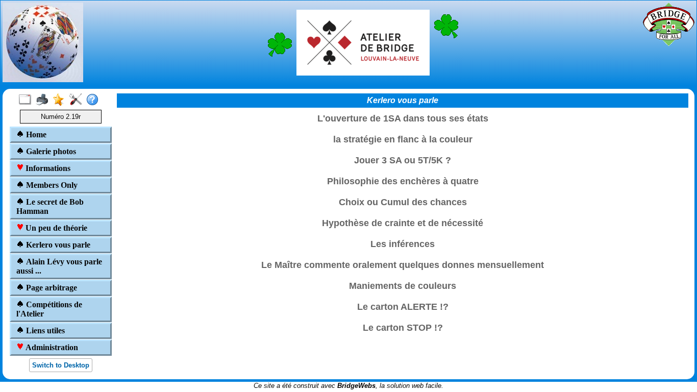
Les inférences (402, 244)
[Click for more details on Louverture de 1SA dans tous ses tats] (402, 127)
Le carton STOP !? (403, 328)
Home (35, 134)
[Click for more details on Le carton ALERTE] (402, 315)
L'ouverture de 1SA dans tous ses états (402, 118)
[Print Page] (44, 100)
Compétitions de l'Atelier (49, 309)
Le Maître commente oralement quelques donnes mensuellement (402, 265)
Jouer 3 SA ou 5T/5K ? (402, 160)
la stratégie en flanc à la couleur (402, 139)
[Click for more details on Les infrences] (402, 253)
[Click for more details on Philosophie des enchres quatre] (402, 190)
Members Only (51, 185)
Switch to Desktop (60, 365)
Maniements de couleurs (402, 286)
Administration (50, 347)
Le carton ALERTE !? (403, 307)
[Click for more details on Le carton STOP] (402, 336)
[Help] (94, 100)
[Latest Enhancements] (61, 100)
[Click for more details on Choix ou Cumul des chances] (402, 211)
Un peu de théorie (55, 228)
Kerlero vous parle (57, 244)
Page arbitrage (50, 287)
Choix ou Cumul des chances (403, 202)
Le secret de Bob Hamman (50, 206)
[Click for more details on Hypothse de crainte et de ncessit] (402, 232)
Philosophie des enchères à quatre (403, 181)
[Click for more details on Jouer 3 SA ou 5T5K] (402, 169)
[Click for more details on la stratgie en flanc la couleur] (402, 148)
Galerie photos (50, 151)
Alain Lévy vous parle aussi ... (59, 266)
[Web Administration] (77, 100)
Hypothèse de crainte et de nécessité (402, 223)
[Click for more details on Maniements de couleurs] (402, 294)
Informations (46, 168)
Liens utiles (44, 330)
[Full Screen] (27, 100)
